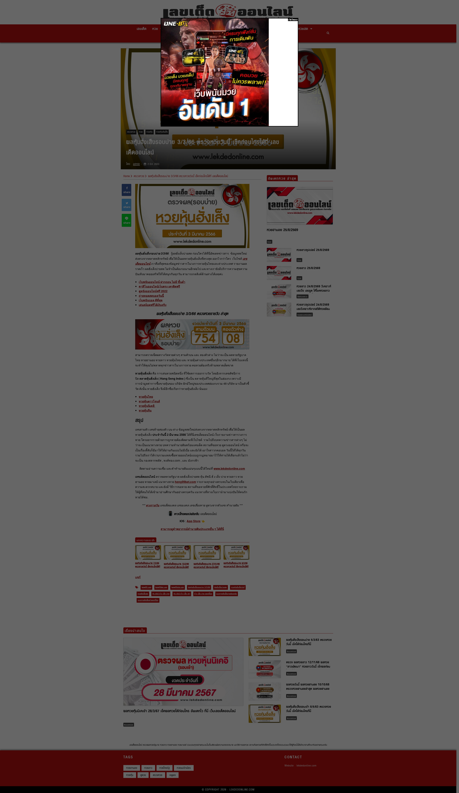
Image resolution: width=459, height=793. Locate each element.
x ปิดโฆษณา (293, 20)
